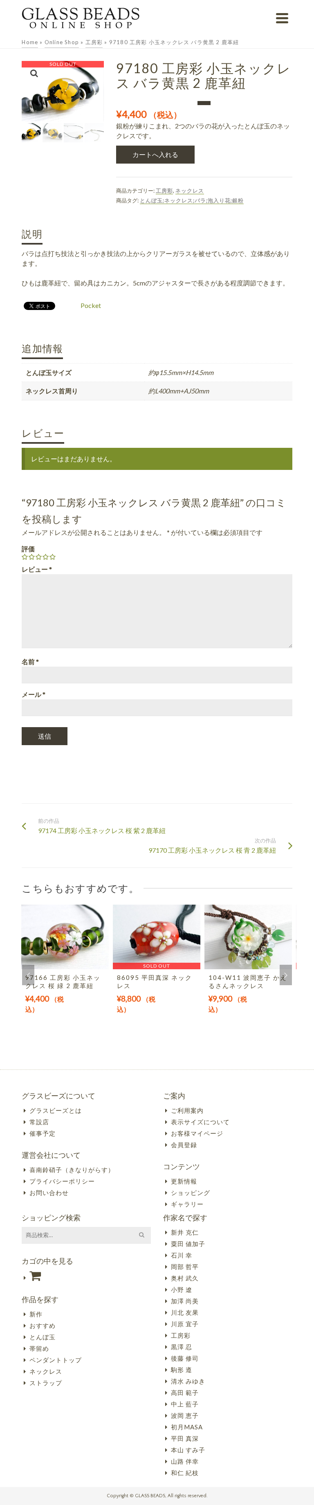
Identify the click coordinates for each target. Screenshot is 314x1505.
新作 (36, 1314)
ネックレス (189, 190)
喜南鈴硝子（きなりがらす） (71, 1169)
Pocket (91, 305)
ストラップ (45, 1382)
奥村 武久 (185, 1278)
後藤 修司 (185, 1358)
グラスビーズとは (55, 1110)
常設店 (39, 1121)
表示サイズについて (200, 1121)
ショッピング (190, 1192)
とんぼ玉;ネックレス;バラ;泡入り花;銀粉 (192, 200)
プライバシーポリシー (62, 1181)
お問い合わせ (49, 1192)
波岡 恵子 (185, 1415)
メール (33, 694)
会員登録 (184, 1144)
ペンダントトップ (55, 1359)
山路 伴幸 (185, 1461)
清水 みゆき (188, 1381)
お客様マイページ (197, 1133)
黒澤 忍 (181, 1346)
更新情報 (184, 1181)
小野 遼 (181, 1289)
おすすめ (42, 1325)
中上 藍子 (185, 1404)
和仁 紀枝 (185, 1472)
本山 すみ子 (188, 1449)
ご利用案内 (187, 1110)
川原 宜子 (185, 1324)
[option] (65, 969)
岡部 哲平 (185, 1266)
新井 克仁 (185, 1232)
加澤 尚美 (185, 1301)
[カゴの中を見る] (86, 1276)
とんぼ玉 (42, 1337)
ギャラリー (187, 1204)
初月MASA (187, 1427)
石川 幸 (181, 1255)
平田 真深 (185, 1438)
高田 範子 (185, 1392)
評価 (28, 549)
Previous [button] (28, 975)
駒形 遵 (181, 1369)
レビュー (37, 569)
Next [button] (286, 975)
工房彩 (164, 190)
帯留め (39, 1348)
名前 (30, 661)
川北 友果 (185, 1312)
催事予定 (42, 1133)
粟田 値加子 (188, 1243)
